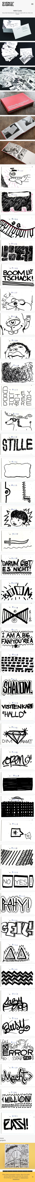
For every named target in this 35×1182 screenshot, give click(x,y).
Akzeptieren (16, 1179)
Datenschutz (24, 1177)
